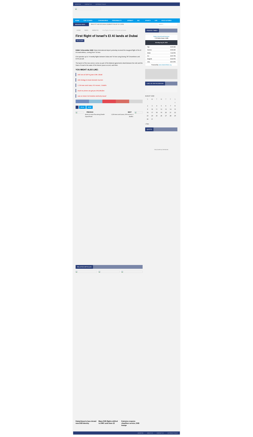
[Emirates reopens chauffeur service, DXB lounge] (132, 418)
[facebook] (166, 4)
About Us (150, 433)
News (86, 30)
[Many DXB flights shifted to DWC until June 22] (109, 418)
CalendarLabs (165, 149)
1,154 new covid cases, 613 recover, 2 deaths (92, 85)
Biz (138, 20)
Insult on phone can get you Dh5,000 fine (91, 91)
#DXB (89, 107)
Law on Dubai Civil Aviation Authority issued (92, 96)
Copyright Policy (100, 4)
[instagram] (178, 4)
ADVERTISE (78, 4)
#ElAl (82, 107)
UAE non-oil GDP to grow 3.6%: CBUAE (90, 75)
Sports (148, 20)
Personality (117, 20)
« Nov (147, 124)
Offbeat (130, 20)
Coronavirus (103, 20)
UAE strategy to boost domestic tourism (90, 80)
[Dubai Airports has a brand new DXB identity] (86, 418)
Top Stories (87, 20)
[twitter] (170, 4)
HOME (77, 20)
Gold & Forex (166, 20)
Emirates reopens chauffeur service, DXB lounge (130, 423)
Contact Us (88, 4)
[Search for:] (167, 24)
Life (156, 20)
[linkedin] (174, 4)
